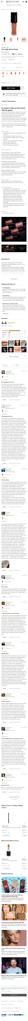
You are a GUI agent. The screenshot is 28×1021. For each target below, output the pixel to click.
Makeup (3, 9)
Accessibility (11, 1004)
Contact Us (5, 313)
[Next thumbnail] (26, 39)
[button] (4, 343)
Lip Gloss (12, 9)
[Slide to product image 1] (4, 40)
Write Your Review (14, 356)
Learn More (15, 95)
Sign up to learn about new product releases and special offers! (13, 989)
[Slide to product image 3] (18, 40)
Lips (8, 9)
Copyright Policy (20, 1001)
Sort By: (3, 364)
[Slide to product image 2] (11, 40)
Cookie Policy (4, 1004)
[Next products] (24, 823)
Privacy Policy (13, 1001)
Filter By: (17, 364)
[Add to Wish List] (22, 88)
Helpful (4, 399)
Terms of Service (5, 1001)
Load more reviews (14, 797)
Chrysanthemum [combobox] (19, 67)
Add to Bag (11, 88)
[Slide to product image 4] (24, 40)
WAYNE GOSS (5, 47)
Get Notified (14, 995)
